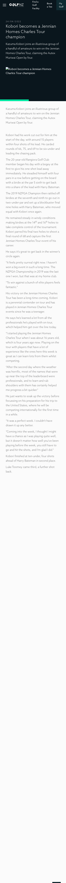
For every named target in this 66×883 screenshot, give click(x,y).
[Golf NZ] (16, 5)
